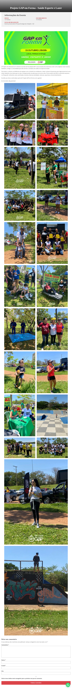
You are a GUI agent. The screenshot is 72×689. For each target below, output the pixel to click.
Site (2, 671)
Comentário (5, 645)
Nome (3, 660)
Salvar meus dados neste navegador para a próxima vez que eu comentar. (21, 678)
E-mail (3, 665)
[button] (68, 685)
